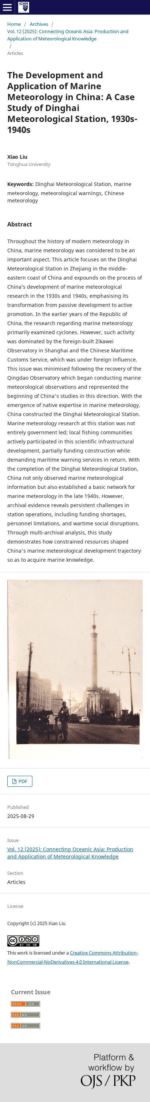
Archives (39, 24)
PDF (22, 781)
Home (14, 24)
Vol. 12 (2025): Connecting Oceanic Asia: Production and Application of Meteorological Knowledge (68, 35)
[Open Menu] (7, 7)
